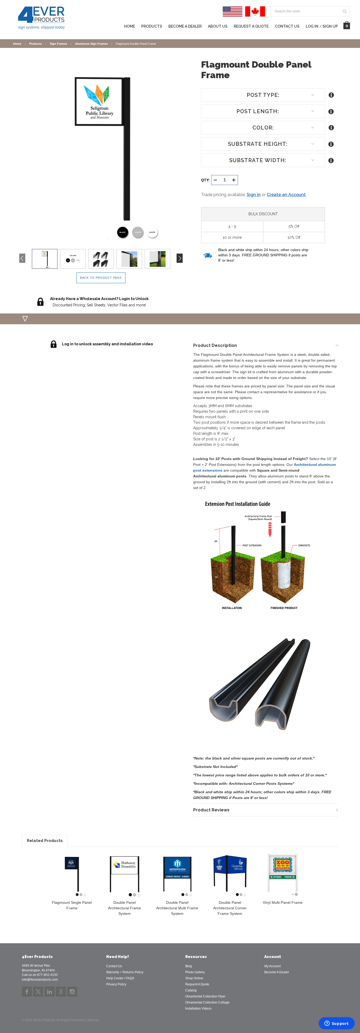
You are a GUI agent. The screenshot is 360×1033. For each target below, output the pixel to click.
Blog (188, 966)
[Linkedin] (50, 992)
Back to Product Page (101, 277)
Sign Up (330, 26)
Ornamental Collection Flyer (205, 996)
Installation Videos (198, 1008)
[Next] (180, 258)
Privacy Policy (116, 984)
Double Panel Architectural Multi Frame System (177, 908)
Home (129, 26)
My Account (272, 966)
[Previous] (22, 258)
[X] (38, 992)
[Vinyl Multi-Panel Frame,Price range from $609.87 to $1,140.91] (282, 874)
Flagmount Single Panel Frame (72, 905)
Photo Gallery (195, 972)
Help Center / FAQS (120, 978)
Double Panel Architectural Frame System (124, 908)
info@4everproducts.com (40, 979)
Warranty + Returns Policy (124, 972)
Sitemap (93, 1020)
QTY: (205, 180)
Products (151, 26)
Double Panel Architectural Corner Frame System (230, 908)
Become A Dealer (276, 972)
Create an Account (286, 194)
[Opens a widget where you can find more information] (336, 1023)
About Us (217, 26)
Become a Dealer (185, 26)
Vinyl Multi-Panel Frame (283, 902)
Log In (312, 26)
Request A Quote (251, 26)
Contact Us (287, 26)
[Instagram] (72, 992)
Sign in (254, 194)
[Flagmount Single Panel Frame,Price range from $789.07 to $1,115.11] (71, 874)
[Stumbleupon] (61, 992)
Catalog (191, 990)
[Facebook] (27, 992)
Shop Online (194, 978)
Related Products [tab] (45, 840)
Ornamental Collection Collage (207, 1002)
